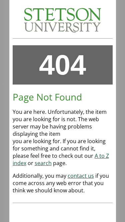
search (43, 163)
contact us (81, 175)
